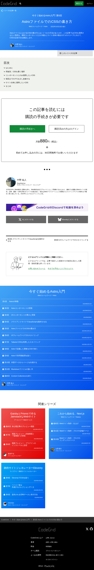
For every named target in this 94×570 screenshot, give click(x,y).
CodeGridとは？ (37, 538)
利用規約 (49, 546)
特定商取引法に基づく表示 (54, 555)
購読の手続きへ (27, 129)
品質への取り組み (52, 542)
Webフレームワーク (35, 26)
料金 (32, 546)
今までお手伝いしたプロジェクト (60, 268)
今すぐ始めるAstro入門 (43, 15)
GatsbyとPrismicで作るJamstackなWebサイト (23, 415)
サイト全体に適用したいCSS (17, 83)
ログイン (90, 3)
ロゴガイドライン (52, 559)
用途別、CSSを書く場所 (15, 72)
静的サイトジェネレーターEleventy (23, 468)
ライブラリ (13, 471)
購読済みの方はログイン (66, 129)
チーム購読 (35, 551)
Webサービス (27, 420)
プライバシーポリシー (53, 551)
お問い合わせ (50, 538)
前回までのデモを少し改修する (18, 79)
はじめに (9, 68)
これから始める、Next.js (70, 413)
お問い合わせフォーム (36, 268)
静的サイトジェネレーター (28, 471)
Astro (45, 26)
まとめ (8, 86)
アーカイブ (18, 420)
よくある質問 (36, 555)
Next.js (78, 417)
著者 (32, 542)
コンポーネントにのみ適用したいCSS (20, 75)
